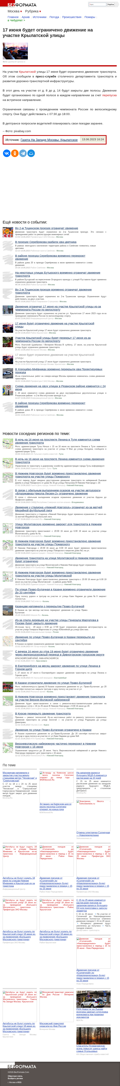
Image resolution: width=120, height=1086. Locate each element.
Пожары (90, 17)
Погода (54, 17)
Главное (13, 17)
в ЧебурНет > (16, 20)
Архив (26, 17)
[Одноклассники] (15, 153)
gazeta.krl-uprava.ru (16, 62)
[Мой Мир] (31, 153)
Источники (39, 17)
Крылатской (27, 71)
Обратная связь (15, 1076)
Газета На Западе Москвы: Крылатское (49, 140)
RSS (19, 1082)
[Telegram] (23, 153)
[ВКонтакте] (6, 153)
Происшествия (71, 17)
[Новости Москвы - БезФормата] (19, 4)
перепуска (109, 95)
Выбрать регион (15, 1078)
